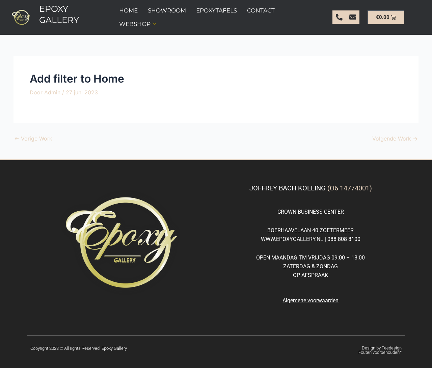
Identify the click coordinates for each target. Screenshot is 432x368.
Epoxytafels (216, 10)
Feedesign (392, 347)
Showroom (167, 10)
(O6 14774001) (349, 188)
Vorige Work (33, 138)
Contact (261, 10)
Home (128, 10)
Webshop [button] (135, 24)
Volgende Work (395, 138)
